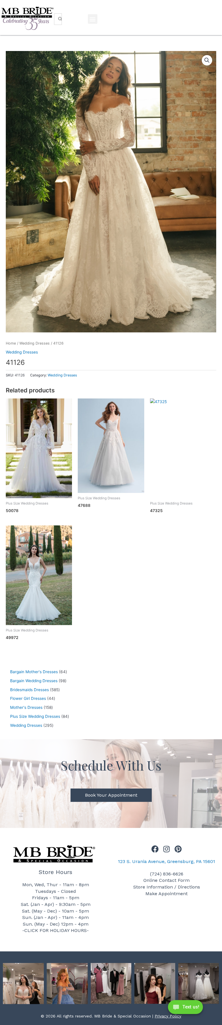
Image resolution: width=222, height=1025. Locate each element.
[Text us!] (185, 1008)
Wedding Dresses (34, 343)
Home (11, 343)
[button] (92, 19)
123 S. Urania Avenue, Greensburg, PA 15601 (166, 861)
